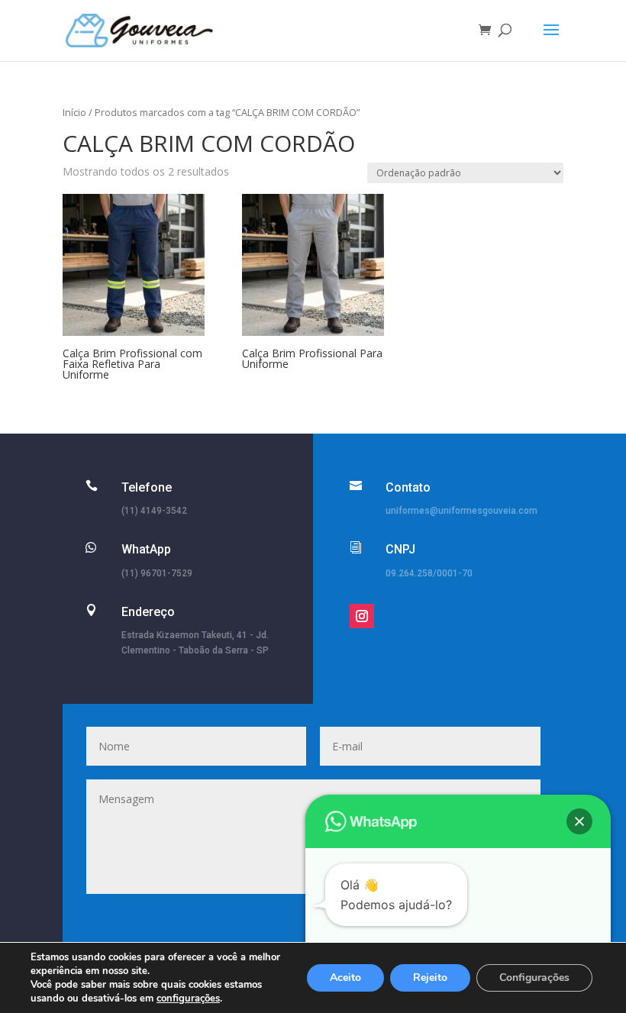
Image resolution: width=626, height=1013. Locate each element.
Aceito (345, 977)
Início (74, 112)
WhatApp (146, 549)
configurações (188, 998)
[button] (579, 821)
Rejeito (430, 977)
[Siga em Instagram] (362, 616)
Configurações (534, 977)
